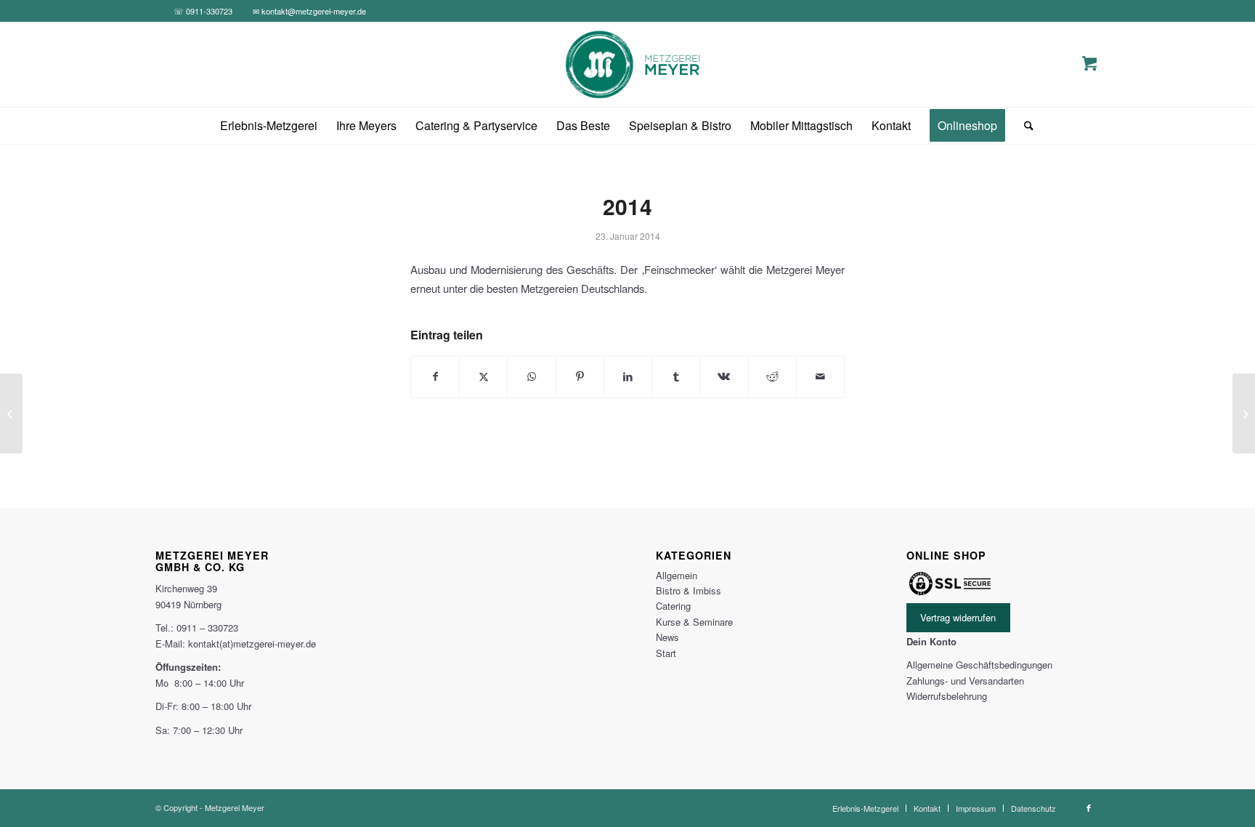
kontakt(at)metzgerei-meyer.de (252, 643)
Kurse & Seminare (694, 622)
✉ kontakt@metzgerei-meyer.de (309, 11)
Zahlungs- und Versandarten (965, 680)
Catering (673, 606)
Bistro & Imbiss (688, 590)
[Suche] (1024, 126)
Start (666, 653)
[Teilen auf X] (483, 376)
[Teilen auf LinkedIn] (627, 376)
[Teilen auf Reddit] (772, 376)
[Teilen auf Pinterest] (580, 376)
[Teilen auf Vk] (723, 376)
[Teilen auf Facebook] (435, 376)
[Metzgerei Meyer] (628, 65)
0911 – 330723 (207, 627)
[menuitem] (269, 126)
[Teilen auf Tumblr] (675, 376)
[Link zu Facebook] (1089, 807)
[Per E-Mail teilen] (820, 376)
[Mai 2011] (11, 413)
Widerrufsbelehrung (946, 696)
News (667, 637)
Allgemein (676, 575)
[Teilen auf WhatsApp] (531, 376)
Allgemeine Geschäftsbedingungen (979, 664)
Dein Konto (931, 641)
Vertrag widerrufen (958, 617)
